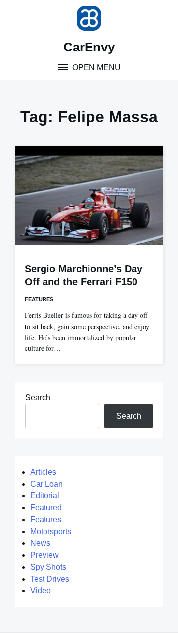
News (40, 543)
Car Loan (46, 484)
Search (37, 397)
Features (39, 299)
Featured (46, 507)
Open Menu (95, 67)
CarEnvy (89, 47)
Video (40, 590)
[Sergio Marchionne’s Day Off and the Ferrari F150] (89, 195)
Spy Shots (48, 567)
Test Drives (49, 579)
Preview (44, 555)
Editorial (44, 495)
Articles (43, 472)
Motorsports (50, 531)
